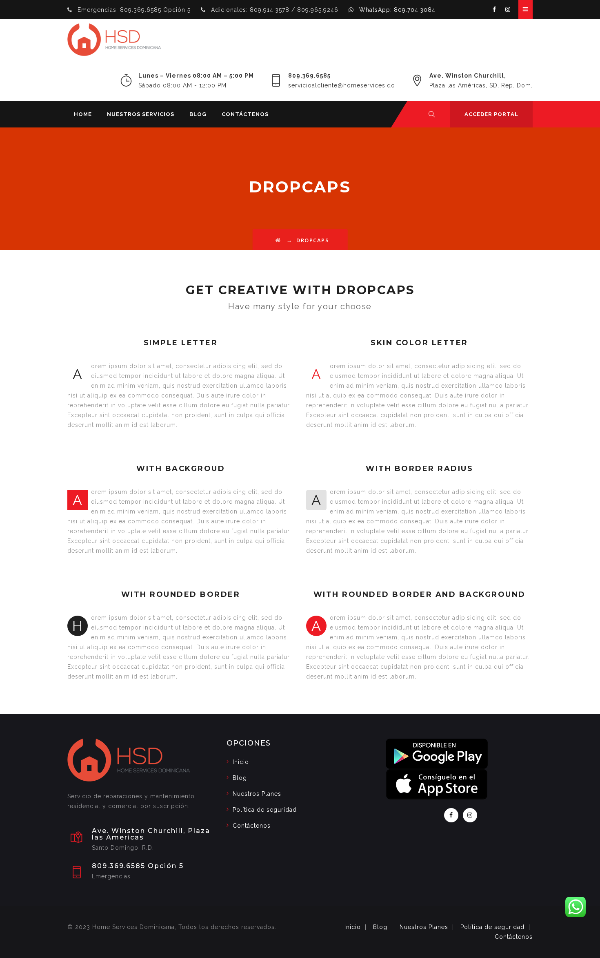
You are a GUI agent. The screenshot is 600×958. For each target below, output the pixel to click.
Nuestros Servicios (140, 114)
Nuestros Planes (257, 794)
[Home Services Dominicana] (114, 39)
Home (83, 114)
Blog (198, 114)
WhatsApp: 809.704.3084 (397, 10)
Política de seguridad (265, 809)
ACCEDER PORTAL (491, 114)
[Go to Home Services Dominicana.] (278, 240)
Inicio (241, 762)
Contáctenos (252, 825)
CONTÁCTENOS (245, 114)
